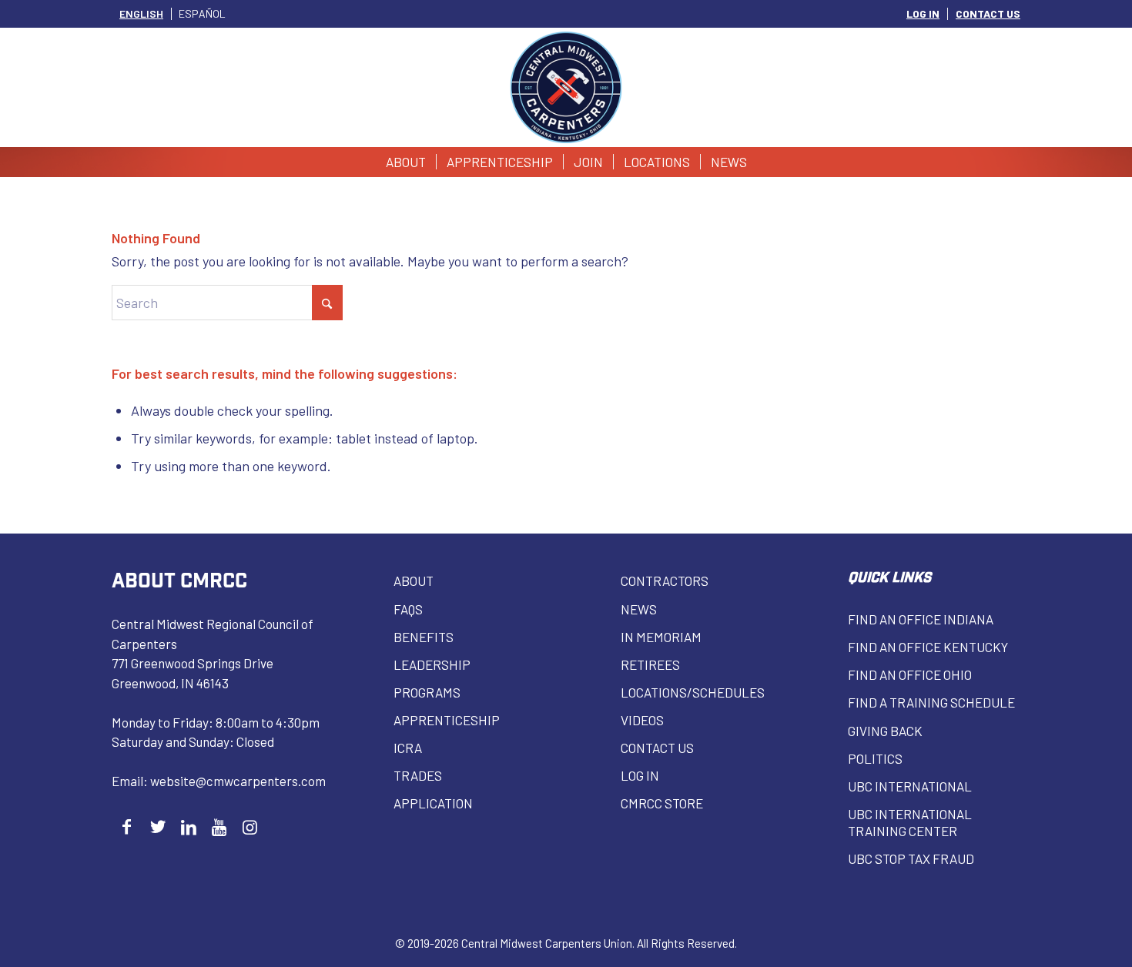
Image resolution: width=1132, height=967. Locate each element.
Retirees (650, 664)
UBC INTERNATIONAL (910, 786)
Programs (427, 692)
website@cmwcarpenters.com (238, 780)
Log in (640, 775)
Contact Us (657, 747)
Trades (418, 775)
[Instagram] (250, 826)
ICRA (408, 747)
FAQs (408, 609)
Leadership (432, 664)
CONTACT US (988, 13)
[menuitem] (923, 14)
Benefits (424, 636)
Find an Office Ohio (910, 674)
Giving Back (885, 730)
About (414, 580)
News (639, 609)
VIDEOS (642, 720)
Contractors (664, 580)
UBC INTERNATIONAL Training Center (910, 822)
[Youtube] (219, 826)
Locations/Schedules (693, 692)
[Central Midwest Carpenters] (566, 87)
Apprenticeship (447, 720)
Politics (875, 758)
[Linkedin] (188, 826)
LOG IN (922, 13)
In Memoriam (661, 636)
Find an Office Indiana (920, 619)
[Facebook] (127, 826)
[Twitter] (157, 826)
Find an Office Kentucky (928, 646)
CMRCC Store (662, 803)
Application (433, 803)
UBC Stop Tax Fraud (911, 858)
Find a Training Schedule (931, 702)
